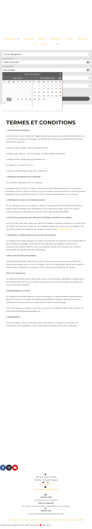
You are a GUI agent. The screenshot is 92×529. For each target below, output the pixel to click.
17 (48, 92)
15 (39, 92)
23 (44, 96)
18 (52, 92)
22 (39, 96)
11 (52, 89)
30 (30, 99)
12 (56, 89)
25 (52, 96)
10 (48, 89)
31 (4, 103)
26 (56, 96)
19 (56, 92)
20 (60, 92)
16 (44, 92)
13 (60, 89)
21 (34, 96)
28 (22, 99)
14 (34, 92)
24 (48, 96)
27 (18, 99)
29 (26, 99)
